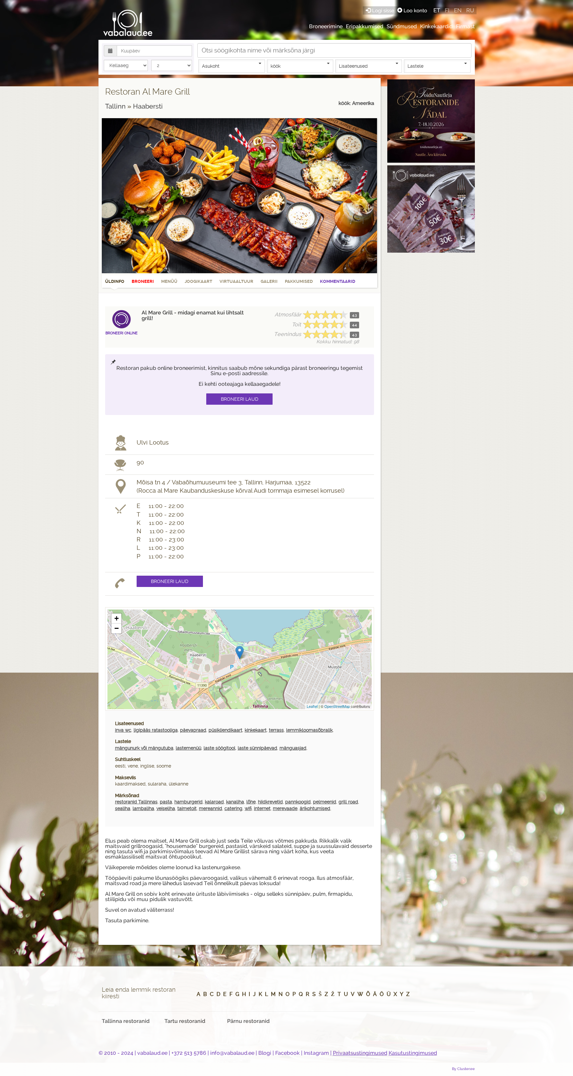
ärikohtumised (315, 808)
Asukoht (211, 66)
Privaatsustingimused (360, 1053)
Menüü (169, 281)
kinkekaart (256, 730)
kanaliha (235, 801)
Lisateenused (353, 66)
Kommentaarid (337, 281)
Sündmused (402, 26)
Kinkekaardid (436, 26)
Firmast (465, 26)
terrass (276, 730)
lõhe (251, 801)
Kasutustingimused (413, 1053)
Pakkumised (299, 281)
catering (233, 808)
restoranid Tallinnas (136, 801)
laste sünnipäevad (257, 748)
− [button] (116, 628)
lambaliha (143, 808)
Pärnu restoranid (248, 1021)
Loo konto (414, 10)
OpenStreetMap (337, 706)
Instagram (316, 1053)
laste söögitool (219, 748)
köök (276, 66)
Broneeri (143, 281)
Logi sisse (383, 10)
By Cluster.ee (463, 1069)
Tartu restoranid (184, 1021)
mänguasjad (293, 748)
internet (262, 808)
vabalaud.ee (152, 1053)
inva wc (123, 730)
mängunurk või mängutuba (144, 748)
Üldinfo (114, 281)
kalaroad (214, 801)
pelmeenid (324, 801)
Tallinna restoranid (126, 1021)
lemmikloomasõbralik (309, 730)
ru (470, 10)
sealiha (122, 808)
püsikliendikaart (225, 730)
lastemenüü (188, 748)
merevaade (285, 808)
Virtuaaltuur (236, 281)
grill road (348, 801)
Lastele (415, 66)
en (458, 10)
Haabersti (148, 106)
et (436, 10)
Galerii (269, 281)
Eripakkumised (364, 26)
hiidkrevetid (270, 801)
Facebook (287, 1053)
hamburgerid (188, 801)
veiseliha (166, 808)
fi (447, 10)
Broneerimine (326, 26)
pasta (166, 801)
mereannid (210, 808)
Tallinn (116, 106)
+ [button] (116, 618)
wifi (248, 808)
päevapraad (193, 730)
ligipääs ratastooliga (156, 730)
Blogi (264, 1053)
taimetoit (187, 808)
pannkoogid (298, 801)
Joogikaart (198, 281)
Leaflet (312, 706)
